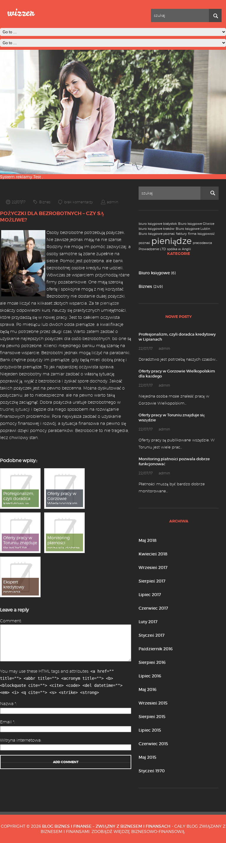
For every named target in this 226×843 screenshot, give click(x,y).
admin (112, 202)
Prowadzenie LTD (152, 249)
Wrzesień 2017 (153, 567)
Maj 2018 (148, 540)
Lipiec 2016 (150, 676)
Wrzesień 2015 (153, 703)
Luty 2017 (148, 621)
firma (192, 234)
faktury (181, 234)
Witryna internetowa (20, 740)
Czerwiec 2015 (153, 743)
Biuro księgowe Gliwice (196, 224)
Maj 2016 (148, 689)
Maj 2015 (147, 757)
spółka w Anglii (179, 249)
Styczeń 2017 (151, 635)
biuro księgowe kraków (157, 229)
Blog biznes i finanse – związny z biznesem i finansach (106, 826)
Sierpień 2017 (152, 581)
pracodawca (202, 243)
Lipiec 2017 (150, 594)
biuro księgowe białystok (158, 224)
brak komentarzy (78, 202)
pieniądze (171, 241)
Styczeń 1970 (152, 770)
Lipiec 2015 (150, 730)
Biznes (145, 286)
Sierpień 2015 (152, 716)
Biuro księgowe (154, 272)
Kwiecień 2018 (153, 554)
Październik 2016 (156, 648)
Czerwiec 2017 (153, 608)
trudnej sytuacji (15, 409)
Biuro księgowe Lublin (193, 229)
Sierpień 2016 (152, 662)
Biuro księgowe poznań (157, 234)
